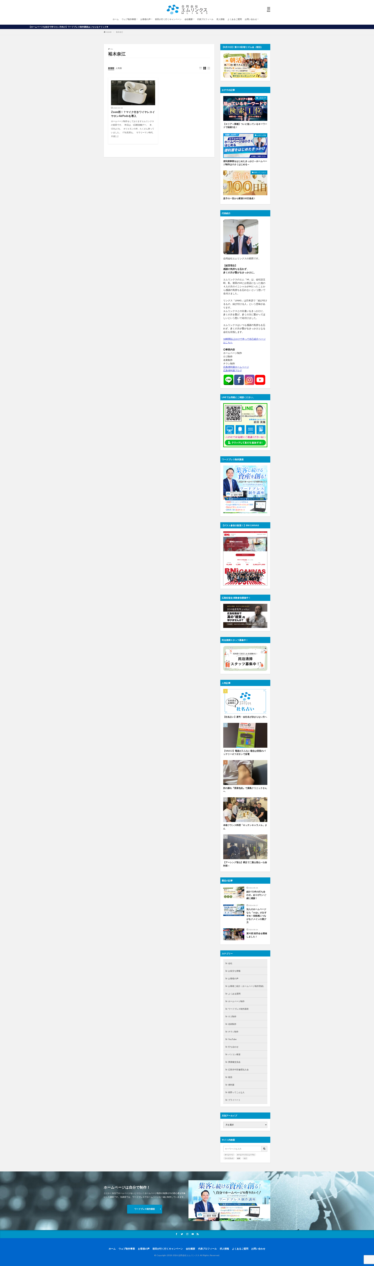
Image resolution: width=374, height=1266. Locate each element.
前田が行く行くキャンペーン (168, 19)
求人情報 (220, 19)
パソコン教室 (234, 1054)
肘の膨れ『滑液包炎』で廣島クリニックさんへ (245, 790)
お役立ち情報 (261, 135)
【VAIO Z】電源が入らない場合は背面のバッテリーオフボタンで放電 (244, 752)
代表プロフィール (205, 19)
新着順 (111, 68)
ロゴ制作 (232, 1016)
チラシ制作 (233, 1031)
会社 (230, 963)
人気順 (119, 68)
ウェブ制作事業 (129, 19)
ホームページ (229, 1155)
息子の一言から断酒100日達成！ (239, 198)
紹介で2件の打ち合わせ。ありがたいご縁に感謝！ (256, 894)
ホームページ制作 (236, 1001)
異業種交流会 (234, 1062)
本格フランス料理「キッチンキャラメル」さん (245, 827)
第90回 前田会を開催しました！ (256, 935)
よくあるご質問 (234, 19)
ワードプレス (229, 1158)
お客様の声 (145, 19)
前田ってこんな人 (260, 172)
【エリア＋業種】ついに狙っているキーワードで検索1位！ (245, 126)
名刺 (238, 1158)
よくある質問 (234, 993)
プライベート (234, 1100)
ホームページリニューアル (246, 1155)
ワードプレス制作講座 (238, 1009)
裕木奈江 (119, 32)
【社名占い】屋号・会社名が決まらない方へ (245, 716)
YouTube (232, 1039)
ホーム (116, 19)
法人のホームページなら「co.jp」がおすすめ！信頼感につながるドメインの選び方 (256, 916)
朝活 (230, 1077)
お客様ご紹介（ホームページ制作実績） (246, 986)
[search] (264, 1149)
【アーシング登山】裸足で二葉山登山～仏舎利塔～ (245, 864)
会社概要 (189, 19)
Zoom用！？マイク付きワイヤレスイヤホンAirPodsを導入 (133, 113)
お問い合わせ (251, 19)
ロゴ (245, 1158)
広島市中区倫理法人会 (238, 1069)
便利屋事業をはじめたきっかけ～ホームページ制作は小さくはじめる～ (245, 163)
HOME (109, 32)
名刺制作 (232, 1024)
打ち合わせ (233, 1047)
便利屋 (231, 1084)
